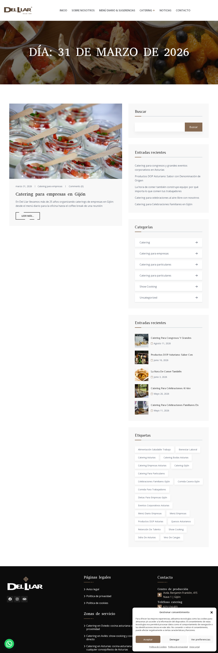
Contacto (183, 10)
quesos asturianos (181, 521)
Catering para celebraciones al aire (171, 388)
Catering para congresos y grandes (171, 338)
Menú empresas (178, 513)
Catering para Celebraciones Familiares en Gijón (163, 204)
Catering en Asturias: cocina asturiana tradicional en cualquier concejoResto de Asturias (117, 648)
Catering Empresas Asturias (152, 465)
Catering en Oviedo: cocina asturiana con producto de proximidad (118, 627)
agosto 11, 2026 (162, 343)
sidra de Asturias (147, 537)
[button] (211, 612)
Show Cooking (148, 286)
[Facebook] (10, 599)
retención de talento (149, 529)
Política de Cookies (158, 646)
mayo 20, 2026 (161, 393)
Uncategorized (148, 297)
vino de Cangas (172, 537)
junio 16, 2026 (161, 360)
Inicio (63, 10)
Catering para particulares (155, 264)
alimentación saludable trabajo (154, 449)
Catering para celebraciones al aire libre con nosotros (167, 197)
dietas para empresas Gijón (152, 497)
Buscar (141, 111)
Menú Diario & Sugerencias (117, 10)
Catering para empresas (50, 186)
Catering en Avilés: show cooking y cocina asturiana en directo (118, 637)
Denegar (174, 639)
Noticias (165, 10)
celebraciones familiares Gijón (154, 481)
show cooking (176, 529)
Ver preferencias (200, 639)
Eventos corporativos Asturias (153, 505)
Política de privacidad (178, 646)
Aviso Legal (194, 646)
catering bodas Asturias (176, 457)
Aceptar (148, 639)
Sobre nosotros (83, 10)
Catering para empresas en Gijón (51, 194)
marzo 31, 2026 (24, 186)
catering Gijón (181, 465)
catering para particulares (151, 473)
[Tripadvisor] (24, 599)
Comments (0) (76, 186)
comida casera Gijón (189, 481)
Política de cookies (97, 603)
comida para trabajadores (152, 489)
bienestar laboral (188, 449)
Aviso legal (92, 589)
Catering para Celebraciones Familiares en (175, 405)
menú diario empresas (150, 513)
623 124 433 (170, 607)
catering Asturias (147, 457)
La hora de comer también (166, 371)
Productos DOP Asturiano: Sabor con (172, 354)
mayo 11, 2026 (161, 410)
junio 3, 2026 (160, 376)
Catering (146, 10)
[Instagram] (17, 599)
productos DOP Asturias (150, 521)
